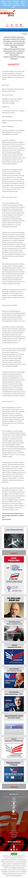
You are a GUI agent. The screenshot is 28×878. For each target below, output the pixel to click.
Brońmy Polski (7, 5)
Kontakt (14, 837)
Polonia (17, 3)
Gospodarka (16, 1)
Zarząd (14, 829)
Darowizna (14, 835)
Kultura (23, 1)
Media (9, 1)
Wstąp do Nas (14, 833)
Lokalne (22, 3)
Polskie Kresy (16, 5)
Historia (10, 3)
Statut (14, 827)
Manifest (14, 825)
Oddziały (14, 831)
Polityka (3, 1)
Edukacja (4, 3)
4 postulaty (14, 823)
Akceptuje (14, 853)
